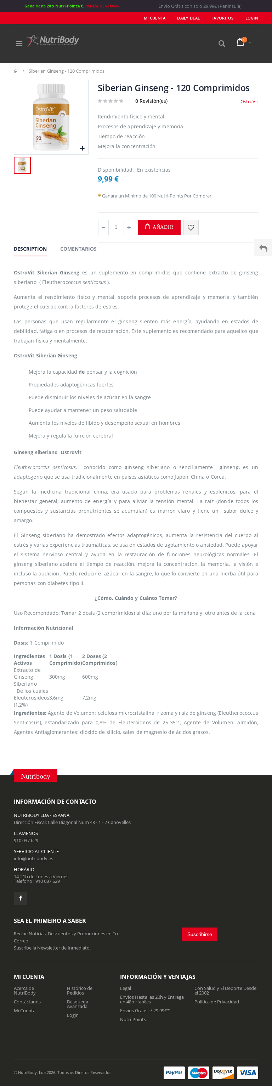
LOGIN (251, 18)
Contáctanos (27, 1001)
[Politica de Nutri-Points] (99, 196)
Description (30, 248)
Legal (125, 988)
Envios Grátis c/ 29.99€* (145, 1010)
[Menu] (19, 43)
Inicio (16, 71)
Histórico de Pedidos (79, 990)
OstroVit (249, 101)
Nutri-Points (133, 1019)
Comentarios (78, 248)
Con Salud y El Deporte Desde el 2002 (225, 990)
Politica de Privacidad (216, 1001)
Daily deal (188, 18)
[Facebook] (20, 898)
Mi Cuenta (154, 18)
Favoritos (222, 18)
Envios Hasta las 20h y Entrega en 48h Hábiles (152, 999)
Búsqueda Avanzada (77, 1003)
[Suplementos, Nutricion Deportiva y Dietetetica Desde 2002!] (52, 41)
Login (73, 1015)
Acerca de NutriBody (25, 990)
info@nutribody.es (33, 858)
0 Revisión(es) (151, 101)
